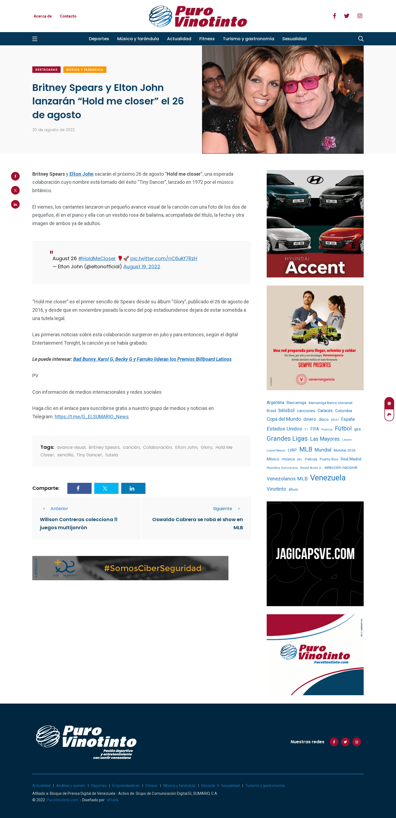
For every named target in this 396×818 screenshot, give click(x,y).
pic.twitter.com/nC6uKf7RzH (163, 258)
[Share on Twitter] (15, 190)
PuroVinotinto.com (62, 800)
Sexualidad (294, 39)
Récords (208, 785)
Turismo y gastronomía (248, 39)
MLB (305, 449)
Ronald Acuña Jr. (311, 468)
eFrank (113, 800)
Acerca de (43, 16)
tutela (111, 455)
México (273, 459)
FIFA (314, 429)
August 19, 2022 (141, 266)
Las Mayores (325, 439)
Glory (206, 447)
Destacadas (46, 70)
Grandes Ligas (287, 438)
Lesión (347, 440)
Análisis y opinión (70, 785)
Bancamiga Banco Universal (330, 402)
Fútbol (343, 428)
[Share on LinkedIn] (15, 204)
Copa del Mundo (284, 419)
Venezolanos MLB (287, 479)
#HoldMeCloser (97, 258)
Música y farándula (138, 39)
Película (311, 459)
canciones (306, 411)
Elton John (186, 447)
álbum (293, 489)
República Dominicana (282, 468)
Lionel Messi (276, 450)
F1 (306, 429)
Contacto (68, 16)
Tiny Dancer (89, 455)
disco (324, 419)
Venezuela (328, 477)
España (348, 419)
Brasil (271, 411)
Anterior (59, 508)
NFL (300, 459)
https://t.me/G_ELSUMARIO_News (92, 416)
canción (131, 447)
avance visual (71, 447)
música (288, 459)
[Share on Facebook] (15, 176)
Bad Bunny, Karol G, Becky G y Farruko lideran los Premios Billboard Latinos (152, 359)
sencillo (65, 455)
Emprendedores (126, 785)
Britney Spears (104, 447)
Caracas (325, 410)
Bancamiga (296, 402)
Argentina (275, 402)
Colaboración (157, 447)
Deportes (99, 39)
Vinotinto (276, 489)
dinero (309, 419)
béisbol (286, 410)
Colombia (343, 410)
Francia (326, 429)
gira (357, 429)
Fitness (207, 39)
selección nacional (340, 467)
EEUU (335, 420)
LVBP (292, 450)
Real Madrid (351, 459)
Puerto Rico (329, 459)
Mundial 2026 (345, 450)
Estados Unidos (284, 429)
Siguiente (222, 508)
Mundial (323, 450)
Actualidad (179, 39)
